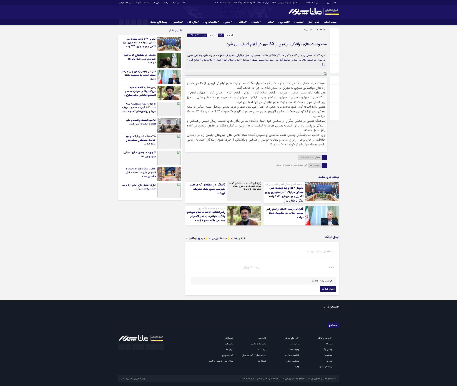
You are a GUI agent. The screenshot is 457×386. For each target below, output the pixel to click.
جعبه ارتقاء (294, 349)
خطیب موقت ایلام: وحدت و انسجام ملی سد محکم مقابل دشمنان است (141, 172)
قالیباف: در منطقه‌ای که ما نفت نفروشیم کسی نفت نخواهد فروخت (207, 188)
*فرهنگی (242, 22)
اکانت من (262, 338)
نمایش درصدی (292, 361)
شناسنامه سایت (142, 2)
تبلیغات (167, 2)
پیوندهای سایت (158, 22)
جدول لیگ (327, 349)
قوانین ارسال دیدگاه (322, 281)
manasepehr (306, 157)
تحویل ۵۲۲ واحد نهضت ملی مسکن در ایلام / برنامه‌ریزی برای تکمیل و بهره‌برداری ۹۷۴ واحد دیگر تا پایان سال (284, 194)
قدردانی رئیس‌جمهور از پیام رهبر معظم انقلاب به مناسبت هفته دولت (285, 213)
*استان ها (194, 22)
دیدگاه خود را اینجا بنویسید (320, 251)
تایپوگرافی (229, 338)
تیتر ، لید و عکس (258, 344)
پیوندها (176, 2)
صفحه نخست (318, 29)
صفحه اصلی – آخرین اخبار (254, 355)
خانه (183, 2)
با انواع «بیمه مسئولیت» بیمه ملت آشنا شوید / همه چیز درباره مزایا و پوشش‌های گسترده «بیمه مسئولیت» (139, 109)
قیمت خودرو (227, 355)
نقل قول (328, 361)
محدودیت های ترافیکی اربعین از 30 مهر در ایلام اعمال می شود (276, 44)
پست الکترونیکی (251, 267)
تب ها (329, 344)
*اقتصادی (285, 22)
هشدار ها (262, 361)
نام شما (330, 267)
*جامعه (257, 22)
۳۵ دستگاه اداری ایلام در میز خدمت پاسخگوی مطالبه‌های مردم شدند (140, 140)
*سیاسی (300, 22)
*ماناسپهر (178, 22)
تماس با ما (156, 2)
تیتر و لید (229, 344)
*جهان (228, 22)
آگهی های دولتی (126, 2)
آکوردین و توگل (325, 338)
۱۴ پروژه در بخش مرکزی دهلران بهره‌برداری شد (139, 154)
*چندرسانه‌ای (212, 22)
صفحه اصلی (330, 22)
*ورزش (270, 22)
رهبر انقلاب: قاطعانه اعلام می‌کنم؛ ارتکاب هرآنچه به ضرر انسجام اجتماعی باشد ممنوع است (205, 216)
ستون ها (328, 355)
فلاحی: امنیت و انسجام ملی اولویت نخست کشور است (141, 122)
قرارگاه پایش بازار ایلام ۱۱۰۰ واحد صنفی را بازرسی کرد (139, 187)
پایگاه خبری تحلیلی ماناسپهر (220, 361)
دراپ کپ (262, 349)
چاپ (297, 366)
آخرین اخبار (314, 22)
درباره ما (229, 349)
